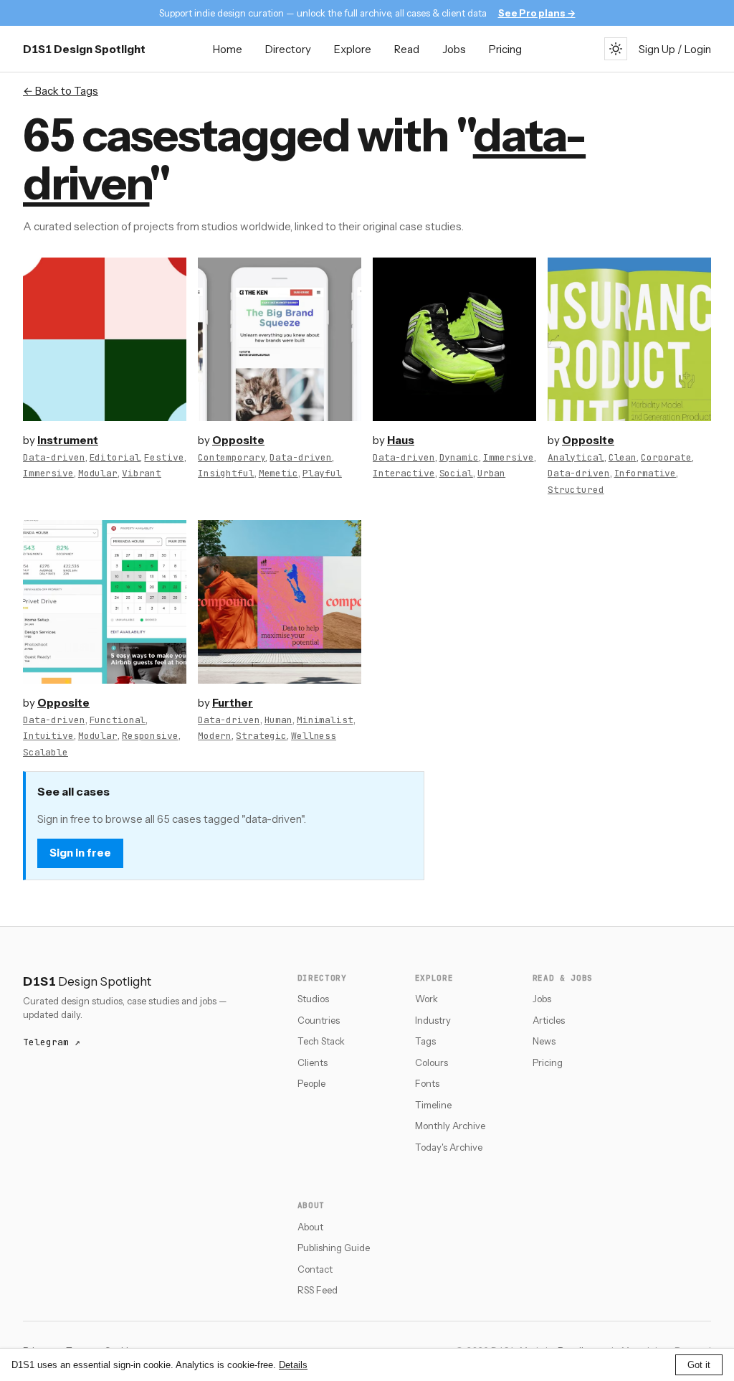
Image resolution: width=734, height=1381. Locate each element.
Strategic (261, 736)
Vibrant (141, 473)
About (310, 1226)
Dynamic (459, 457)
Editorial (115, 457)
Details (293, 1364)
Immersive (48, 473)
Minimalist (325, 720)
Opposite (238, 440)
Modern (215, 736)
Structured (576, 490)
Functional (118, 720)
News (544, 1041)
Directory (288, 49)
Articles (549, 1020)
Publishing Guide (333, 1247)
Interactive (404, 473)
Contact (315, 1269)
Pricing (505, 49)
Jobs (454, 49)
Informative (645, 473)
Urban (491, 473)
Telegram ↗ (51, 1042)
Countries (318, 1020)
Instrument (67, 440)
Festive (164, 457)
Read (406, 49)
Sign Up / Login (675, 49)
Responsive (150, 736)
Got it (698, 1364)
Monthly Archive (450, 1125)
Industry (433, 1020)
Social (456, 473)
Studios (313, 998)
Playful (322, 473)
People (311, 1083)
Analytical (576, 457)
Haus (400, 440)
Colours (431, 1062)
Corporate (666, 457)
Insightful (226, 473)
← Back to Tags (60, 91)
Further (232, 703)
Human (278, 720)
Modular (98, 473)
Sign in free (80, 852)
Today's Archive (448, 1147)
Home (227, 49)
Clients (312, 1062)
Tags (425, 1041)
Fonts (427, 1083)
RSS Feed (317, 1290)
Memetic (278, 473)
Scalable (45, 752)
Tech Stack (321, 1041)
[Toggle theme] (615, 48)
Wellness (313, 736)
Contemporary (231, 457)
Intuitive (48, 736)
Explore (352, 49)
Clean (623, 457)
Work (426, 998)
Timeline (433, 1105)
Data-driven (54, 457)
